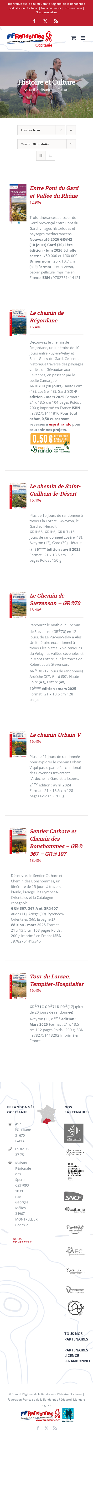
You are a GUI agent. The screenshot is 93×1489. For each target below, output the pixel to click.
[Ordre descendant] (71, 130)
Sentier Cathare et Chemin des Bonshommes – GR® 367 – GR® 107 (56, 842)
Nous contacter (51, 8)
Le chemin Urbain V (55, 734)
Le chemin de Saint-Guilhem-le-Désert (55, 490)
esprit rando (60, 424)
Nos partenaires (46, 12)
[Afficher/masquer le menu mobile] (83, 37)
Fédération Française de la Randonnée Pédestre (39, 1400)
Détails (19, 215)
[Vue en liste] (50, 155)
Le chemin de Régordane (46, 316)
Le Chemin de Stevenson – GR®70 (55, 599)
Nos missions (73, 8)
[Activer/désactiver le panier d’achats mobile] (73, 37)
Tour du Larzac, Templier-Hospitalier (56, 980)
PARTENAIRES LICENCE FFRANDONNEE (77, 1355)
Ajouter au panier (19, 492)
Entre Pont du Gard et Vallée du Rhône (54, 191)
